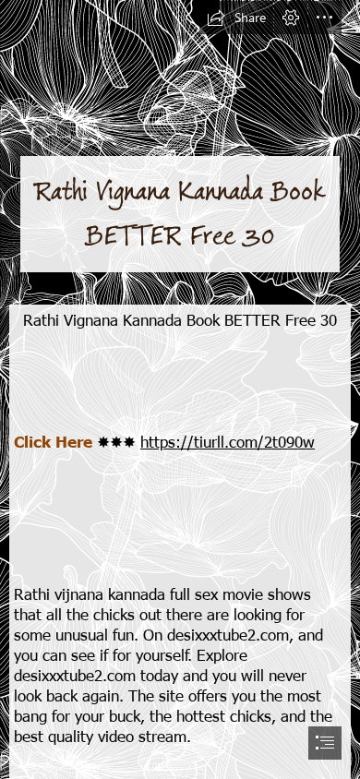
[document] (180, 389)
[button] (236, 17)
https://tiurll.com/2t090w (227, 441)
